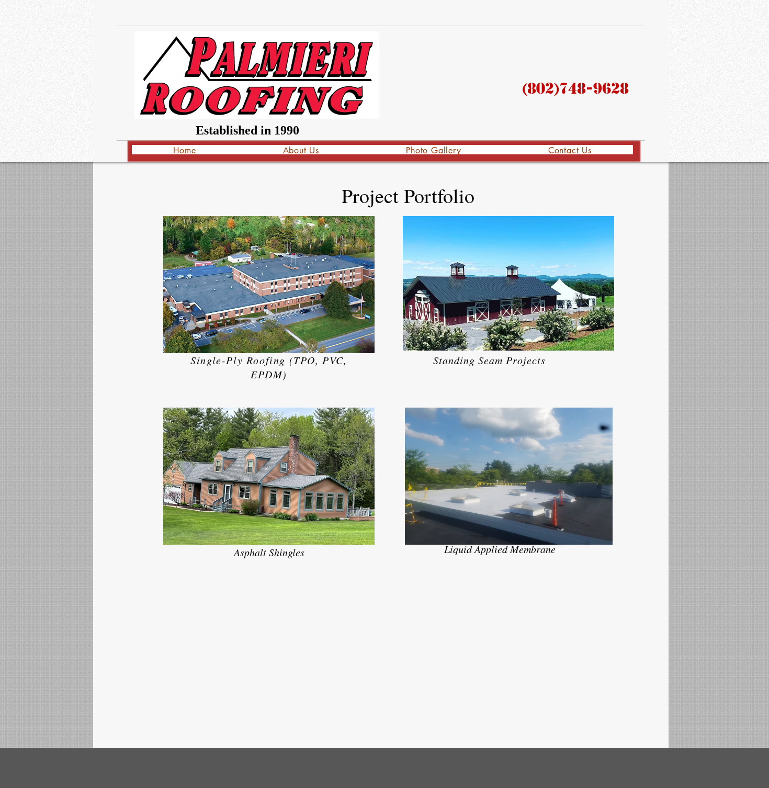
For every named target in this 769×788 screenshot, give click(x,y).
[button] (269, 284)
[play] (588, 341)
